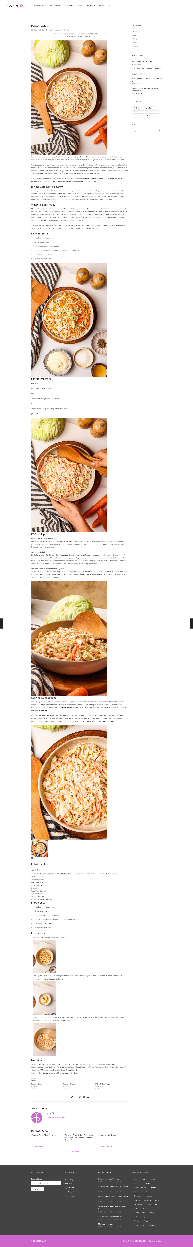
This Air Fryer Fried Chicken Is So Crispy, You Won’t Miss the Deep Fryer (79, 1138)
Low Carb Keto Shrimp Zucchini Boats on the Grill (104, 178)
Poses (134, 43)
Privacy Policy (70, 1196)
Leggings (147, 1200)
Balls (144, 1179)
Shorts (136, 1208)
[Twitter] (72, 1097)
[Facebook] (76, 1097)
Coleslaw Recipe (69, 1084)
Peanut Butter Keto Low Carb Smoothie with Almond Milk (74, 181)
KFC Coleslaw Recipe (102, 1084)
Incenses (137, 1200)
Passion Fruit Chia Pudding (43, 1135)
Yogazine (79, 5)
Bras (135, 1192)
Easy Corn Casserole (39, 710)
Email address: (36, 1179)
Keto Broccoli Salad (100, 718)
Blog (96, 15)
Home (91, 15)
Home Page (69, 1179)
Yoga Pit (58, 30)
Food (102, 15)
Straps (151, 1213)
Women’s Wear (40, 5)
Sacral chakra (152, 112)
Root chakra (138, 112)
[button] (32, 870)
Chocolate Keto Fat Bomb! (105, 721)
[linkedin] (87, 1097)
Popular (141, 55)
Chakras (136, 108)
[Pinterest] (80, 1097)
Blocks (136, 1183)
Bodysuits (146, 1183)
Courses (100, 5)
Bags (135, 1179)
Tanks (136, 1217)
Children (135, 31)
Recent (134, 55)
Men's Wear (138, 1204)
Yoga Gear (67, 5)
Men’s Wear (55, 5)
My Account (69, 1188)
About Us (68, 1184)
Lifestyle (135, 39)
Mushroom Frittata (107, 1135)
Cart (109, 5)
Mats (157, 1200)
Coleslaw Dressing (37, 1084)
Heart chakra (148, 108)
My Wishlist (69, 1192)
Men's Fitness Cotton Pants (41, 1235)
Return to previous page (153, 15)
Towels (136, 1221)
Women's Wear (139, 1225)
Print (35, 858)
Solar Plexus (138, 116)
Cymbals (145, 1192)
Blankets (153, 1179)
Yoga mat (150, 116)
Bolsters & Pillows (140, 1188)
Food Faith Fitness (71, 1073)
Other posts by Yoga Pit (56, 1117)
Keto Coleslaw (44, 1073)
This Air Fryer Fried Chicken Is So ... (111, 1216)
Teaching (135, 46)
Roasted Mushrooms (39, 181)
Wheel (146, 1221)
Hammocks (137, 1196)
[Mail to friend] (84, 1097)
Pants (149, 1204)
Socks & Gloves (139, 1213)
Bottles (153, 1188)
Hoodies (149, 1196)
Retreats (91, 5)
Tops (144, 1217)
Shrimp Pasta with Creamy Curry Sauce (74, 707)
